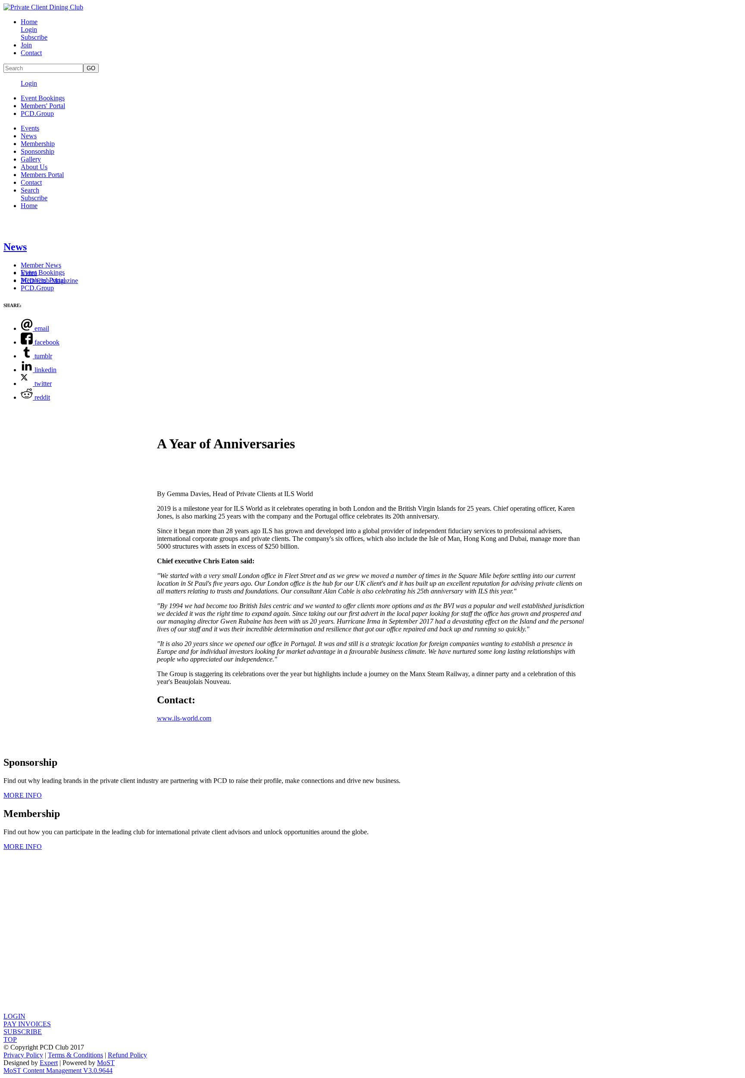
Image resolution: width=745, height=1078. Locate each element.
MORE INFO (22, 795)
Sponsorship (37, 151)
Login (29, 29)
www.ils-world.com (184, 718)
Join (26, 45)
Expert (49, 1062)
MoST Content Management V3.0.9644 (58, 1070)
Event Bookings (43, 98)
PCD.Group (37, 113)
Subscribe (34, 37)
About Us (34, 167)
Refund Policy (127, 1055)
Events (30, 128)
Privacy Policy (23, 1055)
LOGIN (14, 1016)
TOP (10, 1039)
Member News (41, 265)
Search (30, 190)
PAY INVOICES (27, 1024)
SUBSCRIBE (22, 1031)
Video (29, 272)
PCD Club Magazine (49, 280)
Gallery (31, 159)
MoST (106, 1062)
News (29, 136)
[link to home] (43, 7)
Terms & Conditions (75, 1055)
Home (29, 21)
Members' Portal (43, 105)
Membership (38, 143)
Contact (31, 52)
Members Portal (42, 174)
